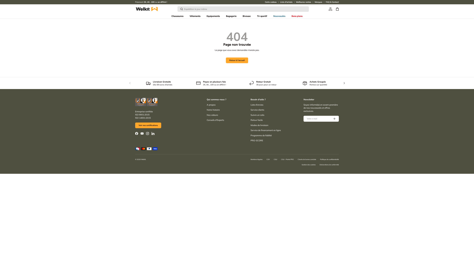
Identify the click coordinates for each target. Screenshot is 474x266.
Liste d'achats (286, 2)
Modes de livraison (259, 125)
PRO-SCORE (257, 140)
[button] (337, 9)
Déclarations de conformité (329, 165)
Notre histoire (213, 109)
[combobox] (243, 9)
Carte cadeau (271, 2)
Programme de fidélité (261, 135)
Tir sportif (262, 16)
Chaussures (177, 16)
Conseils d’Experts (215, 120)
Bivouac (247, 16)
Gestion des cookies (309, 165)
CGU (275, 159)
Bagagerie (231, 16)
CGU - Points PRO (287, 159)
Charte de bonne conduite (307, 159)
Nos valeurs (212, 115)
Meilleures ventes (303, 2)
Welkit (143, 159)
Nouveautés (279, 16)
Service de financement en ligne (266, 130)
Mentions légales (257, 159)
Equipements (213, 16)
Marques (318, 2)
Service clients (257, 109)
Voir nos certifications (148, 125)
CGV (268, 159)
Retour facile (257, 120)
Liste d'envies (257, 104)
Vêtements (195, 16)
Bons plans (297, 16)
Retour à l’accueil (237, 60)
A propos (211, 104)
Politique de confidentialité (329, 159)
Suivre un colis (257, 115)
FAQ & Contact (332, 2)
